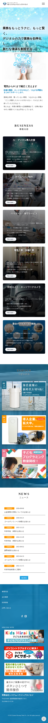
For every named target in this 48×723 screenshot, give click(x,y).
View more (10, 165)
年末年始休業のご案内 (12, 569)
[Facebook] (22, 616)
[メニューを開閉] (43, 4)
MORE (24, 578)
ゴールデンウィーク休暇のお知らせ (17, 521)
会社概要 (5, 597)
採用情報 (5, 602)
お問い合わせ (6, 608)
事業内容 (5, 591)
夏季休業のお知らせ (11, 550)
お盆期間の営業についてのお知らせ (17, 512)
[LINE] (26, 616)
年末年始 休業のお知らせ (14, 531)
